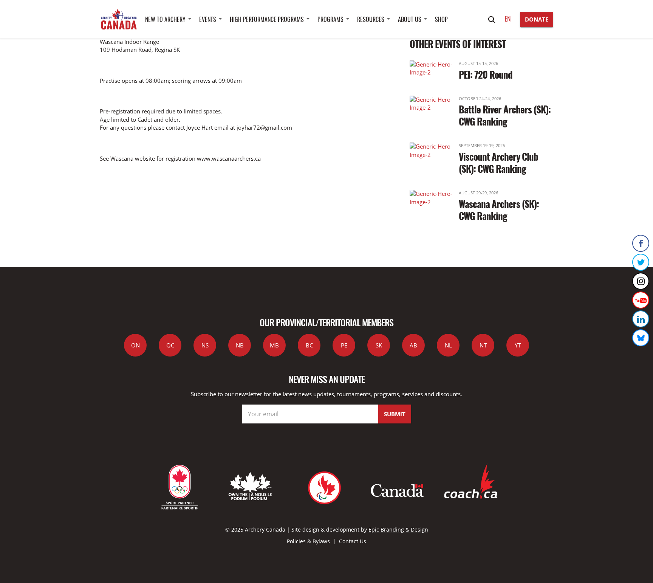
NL (448, 345)
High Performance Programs (267, 19)
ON (135, 345)
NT (483, 345)
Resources (370, 19)
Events (207, 19)
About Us (409, 19)
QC (170, 345)
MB (274, 345)
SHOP (441, 19)
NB (240, 345)
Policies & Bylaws (308, 541)
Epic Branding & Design (398, 529)
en (507, 18)
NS (205, 345)
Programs (330, 19)
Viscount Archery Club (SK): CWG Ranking (498, 162)
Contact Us (352, 541)
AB (413, 345)
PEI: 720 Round (485, 74)
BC (309, 345)
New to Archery (165, 19)
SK (379, 345)
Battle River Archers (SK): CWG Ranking (505, 115)
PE (344, 345)
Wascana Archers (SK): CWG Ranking (499, 210)
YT (518, 345)
